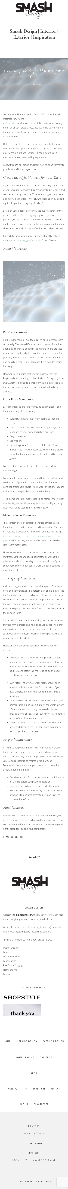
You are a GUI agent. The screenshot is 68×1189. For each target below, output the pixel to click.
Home (7, 1041)
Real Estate (41, 1104)
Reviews (55, 1089)
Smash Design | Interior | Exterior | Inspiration (34, 34)
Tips (25, 1089)
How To (24, 1104)
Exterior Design (53, 1041)
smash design (43, 1181)
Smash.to (10, 123)
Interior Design (13, 837)
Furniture (39, 1089)
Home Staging (25, 1057)
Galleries (46, 1057)
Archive (12, 1089)
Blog (34, 1073)
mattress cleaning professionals (25, 240)
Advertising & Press (34, 1133)
